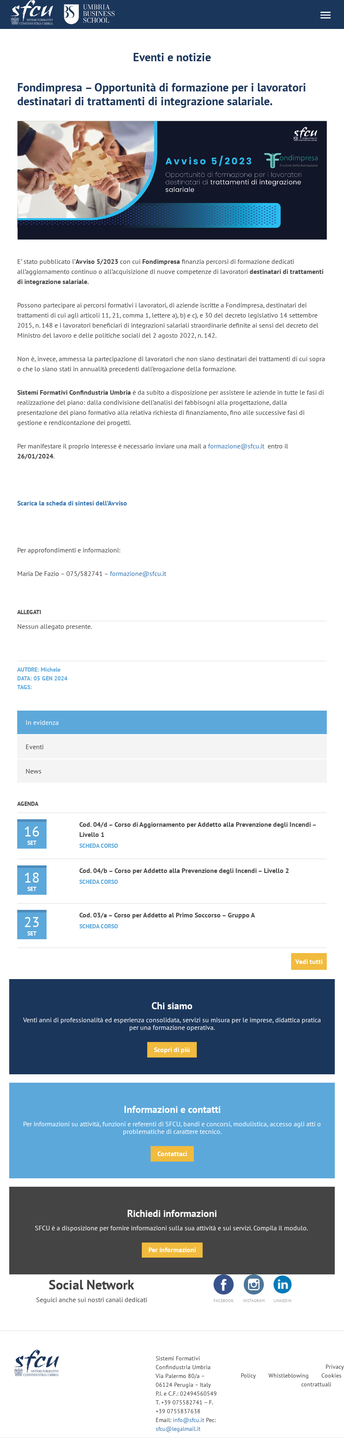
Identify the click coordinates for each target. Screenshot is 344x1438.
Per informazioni (172, 1249)
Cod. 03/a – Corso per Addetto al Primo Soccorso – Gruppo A (167, 915)
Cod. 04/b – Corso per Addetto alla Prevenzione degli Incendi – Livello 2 (184, 870)
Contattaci (172, 1153)
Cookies (331, 1375)
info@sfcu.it (189, 1420)
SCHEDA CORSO (98, 845)
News (34, 771)
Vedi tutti (309, 961)
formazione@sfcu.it (236, 446)
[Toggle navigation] (329, 14)
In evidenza (42, 722)
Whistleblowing (288, 1375)
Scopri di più (172, 1049)
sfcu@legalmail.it (178, 1429)
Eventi (35, 746)
